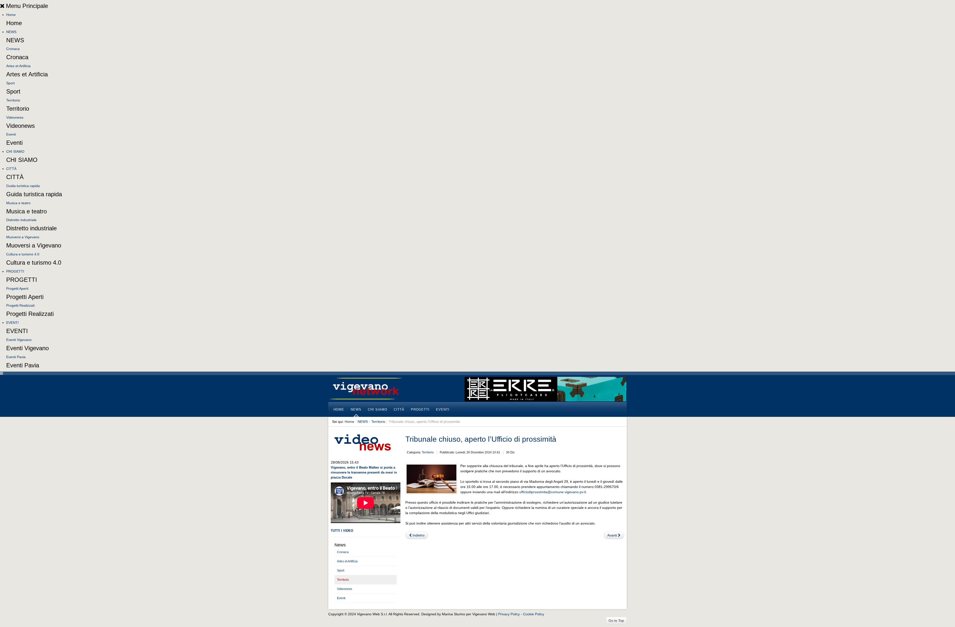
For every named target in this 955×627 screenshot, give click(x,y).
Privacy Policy (509, 614)
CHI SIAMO (15, 151)
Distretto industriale (21, 220)
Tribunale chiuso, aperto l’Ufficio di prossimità (480, 439)
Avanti (612, 535)
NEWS (11, 32)
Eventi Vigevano (19, 340)
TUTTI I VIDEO (342, 530)
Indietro (418, 535)
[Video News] (362, 442)
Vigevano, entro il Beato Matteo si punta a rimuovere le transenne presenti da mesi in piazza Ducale (364, 472)
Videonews (14, 117)
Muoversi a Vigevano (22, 237)
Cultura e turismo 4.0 (22, 254)
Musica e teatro (18, 203)
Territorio (13, 100)
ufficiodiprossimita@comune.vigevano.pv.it (552, 492)
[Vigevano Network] (365, 388)
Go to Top (616, 621)
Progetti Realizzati (20, 305)
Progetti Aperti (17, 288)
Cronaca (13, 49)
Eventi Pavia (16, 357)
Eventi (11, 134)
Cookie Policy (533, 614)
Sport (10, 83)
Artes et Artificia (18, 66)
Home (11, 15)
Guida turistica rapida (23, 186)
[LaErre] (545, 389)
